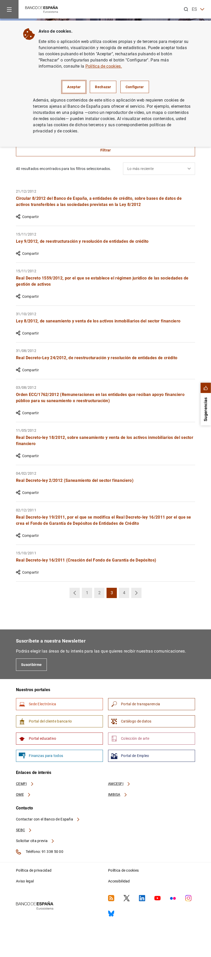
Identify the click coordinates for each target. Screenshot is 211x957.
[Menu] (9, 9)
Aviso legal (25, 881)
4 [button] (126, 594)
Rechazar (103, 87)
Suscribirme (31, 665)
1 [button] (89, 594)
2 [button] (101, 594)
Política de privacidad (33, 870)
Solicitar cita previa (32, 841)
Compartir (30, 217)
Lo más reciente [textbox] (140, 169)
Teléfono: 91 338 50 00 (44, 852)
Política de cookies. (103, 66)
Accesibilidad (119, 881)
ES (194, 9)
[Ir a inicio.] (41, 8)
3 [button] (114, 594)
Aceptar (74, 87)
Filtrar (105, 150)
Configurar (135, 87)
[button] (74, 593)
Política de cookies (123, 870)
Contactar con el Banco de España (45, 819)
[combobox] (159, 169)
